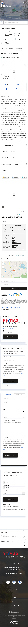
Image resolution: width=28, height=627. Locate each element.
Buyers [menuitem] (14, 594)
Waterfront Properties (9, 537)
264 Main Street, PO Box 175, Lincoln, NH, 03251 (14, 569)
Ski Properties (6, 546)
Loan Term (5, 475)
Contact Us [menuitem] (14, 606)
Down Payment (6, 485)
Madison (19, 307)
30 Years (12, 475)
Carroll (14, 307)
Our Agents (20, 334)
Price (4, 480)
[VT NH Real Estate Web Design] (14, 622)
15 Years (17, 475)
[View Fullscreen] (3, 267)
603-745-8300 (11, 2)
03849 (24, 307)
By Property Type (7, 541)
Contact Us (10, 336)
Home (2, 307)
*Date (4, 409)
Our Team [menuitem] (14, 590)
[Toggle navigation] (25, 4)
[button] (1, 22)
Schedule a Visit (19, 394)
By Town (4, 532)
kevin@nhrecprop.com (21, 2)
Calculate (10, 499)
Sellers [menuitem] (14, 598)
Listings (7, 307)
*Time (4, 415)
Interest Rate (5, 490)
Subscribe (10, 381)
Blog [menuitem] (14, 602)
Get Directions (14, 288)
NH (11, 307)
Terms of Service (5, 462)
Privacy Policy (21, 460)
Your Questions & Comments (9, 420)
